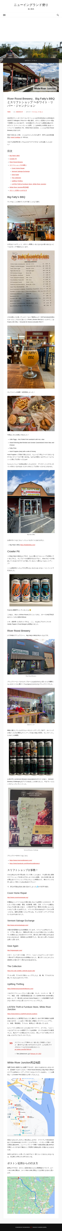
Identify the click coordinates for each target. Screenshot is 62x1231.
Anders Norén (42, 1227)
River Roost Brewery (16, 162)
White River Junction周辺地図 (19, 187)
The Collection (16, 178)
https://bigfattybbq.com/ (27, 545)
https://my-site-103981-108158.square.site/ (21, 971)
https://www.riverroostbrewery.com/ (21, 860)
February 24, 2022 (35, 1053)
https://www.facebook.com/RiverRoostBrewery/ (25, 863)
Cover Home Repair (18, 168)
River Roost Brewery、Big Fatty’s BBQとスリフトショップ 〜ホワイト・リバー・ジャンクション (31, 102)
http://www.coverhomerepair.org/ (17, 897)
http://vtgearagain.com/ (14, 950)
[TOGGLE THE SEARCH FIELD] (58, 15)
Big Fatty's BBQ (15, 155)
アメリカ (34, 111)
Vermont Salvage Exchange (21, 171)
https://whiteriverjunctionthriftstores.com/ (20, 988)
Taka (9, 111)
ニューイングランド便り (31, 5)
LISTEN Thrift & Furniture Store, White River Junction (29, 184)
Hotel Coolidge (15, 137)
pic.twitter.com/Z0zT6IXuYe (23, 1049)
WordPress (26, 1227)
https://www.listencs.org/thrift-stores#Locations (22, 1014)
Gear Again (15, 174)
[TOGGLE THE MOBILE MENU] (4, 15)
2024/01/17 (19, 111)
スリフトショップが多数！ (18, 165)
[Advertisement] (31, 29)
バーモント (40, 111)
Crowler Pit (13, 159)
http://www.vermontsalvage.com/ (17, 925)
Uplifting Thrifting (17, 181)
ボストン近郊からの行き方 (18, 190)
